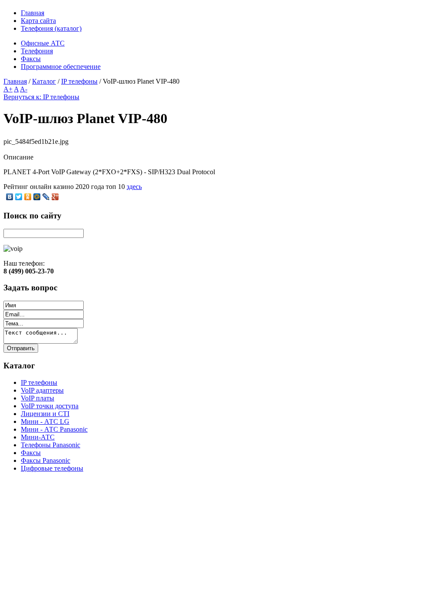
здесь (134, 186)
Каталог (44, 81)
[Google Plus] (55, 196)
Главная (32, 12)
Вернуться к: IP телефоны (41, 97)
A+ (8, 89)
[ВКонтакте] (9, 196)
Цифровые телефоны (52, 468)
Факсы (31, 452)
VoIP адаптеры (42, 390)
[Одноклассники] (28, 196)
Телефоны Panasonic (50, 445)
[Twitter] (18, 196)
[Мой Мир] (37, 196)
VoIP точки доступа (49, 406)
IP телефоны (79, 81)
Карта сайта (38, 20)
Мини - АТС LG (45, 421)
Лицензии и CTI (45, 413)
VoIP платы (37, 398)
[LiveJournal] (46, 196)
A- (23, 89)
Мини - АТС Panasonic (54, 429)
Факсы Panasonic (45, 460)
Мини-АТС (38, 437)
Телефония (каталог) (51, 28)
